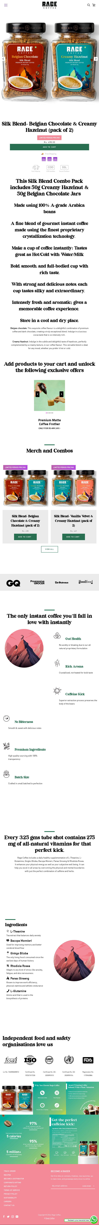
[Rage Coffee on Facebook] (4, 1216)
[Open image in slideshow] (49, 59)
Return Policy (10, 1186)
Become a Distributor (14, 1179)
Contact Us (9, 1205)
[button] (96, 59)
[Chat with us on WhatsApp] (94, 1219)
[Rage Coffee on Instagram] (12, 1216)
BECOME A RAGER (60, 1171)
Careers (7, 1201)
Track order (10, 1171)
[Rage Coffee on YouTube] (17, 1216)
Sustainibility (10, 1198)
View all (49, 549)
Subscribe (87, 1186)
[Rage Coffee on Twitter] (8, 1216)
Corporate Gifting (12, 1183)
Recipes (7, 1175)
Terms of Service (12, 1190)
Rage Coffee (50, 1218)
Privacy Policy (10, 1194)
